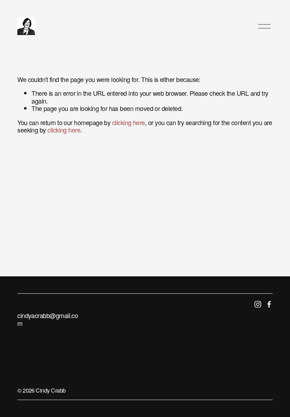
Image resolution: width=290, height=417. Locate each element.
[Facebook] (269, 304)
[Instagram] (257, 304)
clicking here (128, 122)
